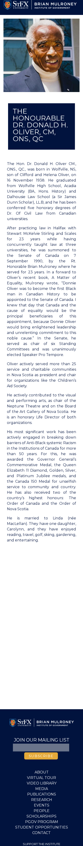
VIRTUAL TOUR (41, 778)
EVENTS (41, 805)
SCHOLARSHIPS (41, 816)
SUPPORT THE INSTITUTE (41, 844)
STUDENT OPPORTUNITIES (41, 827)
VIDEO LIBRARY (41, 783)
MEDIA (41, 789)
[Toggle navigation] (10, 14)
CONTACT (41, 833)
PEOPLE (42, 811)
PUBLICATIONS (41, 794)
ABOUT (42, 772)
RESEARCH (41, 800)
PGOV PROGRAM (41, 822)
